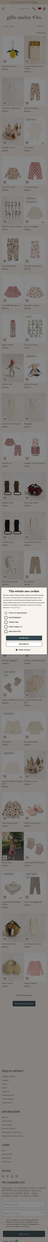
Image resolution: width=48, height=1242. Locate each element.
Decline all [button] (24, 644)
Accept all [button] (24, 638)
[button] (24, 649)
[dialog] (24, 621)
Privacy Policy (15, 607)
